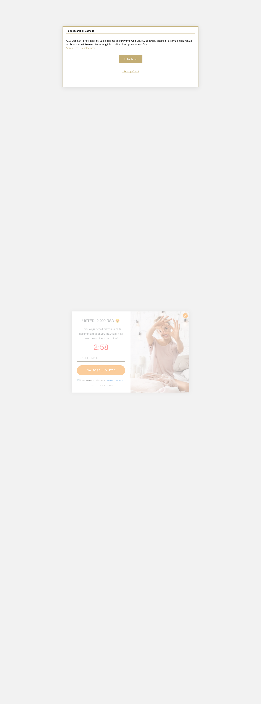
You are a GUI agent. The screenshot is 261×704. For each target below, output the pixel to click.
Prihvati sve (130, 59)
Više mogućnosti (130, 71)
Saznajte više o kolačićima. (81, 48)
